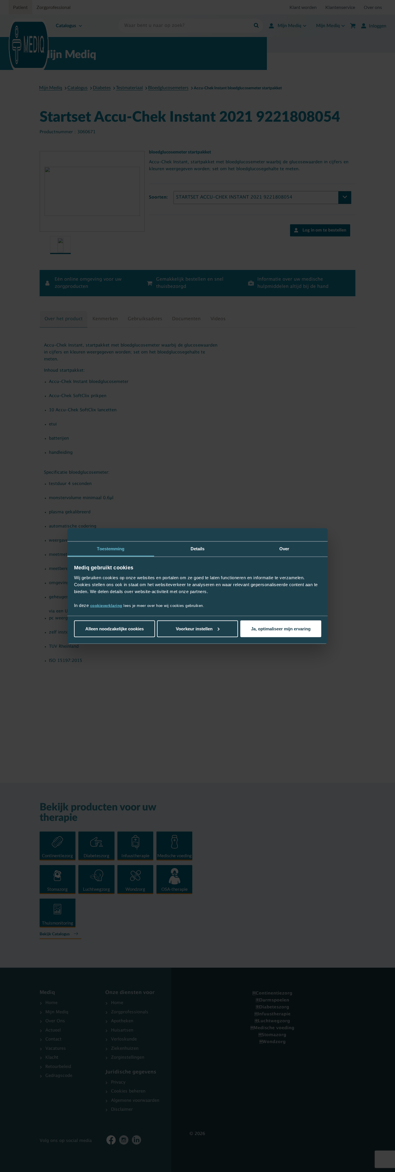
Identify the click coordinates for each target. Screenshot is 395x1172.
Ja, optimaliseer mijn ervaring (281, 628)
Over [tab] (284, 548)
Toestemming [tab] (110, 548)
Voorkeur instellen (194, 628)
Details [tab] (198, 548)
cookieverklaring (106, 605)
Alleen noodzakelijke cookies (114, 628)
